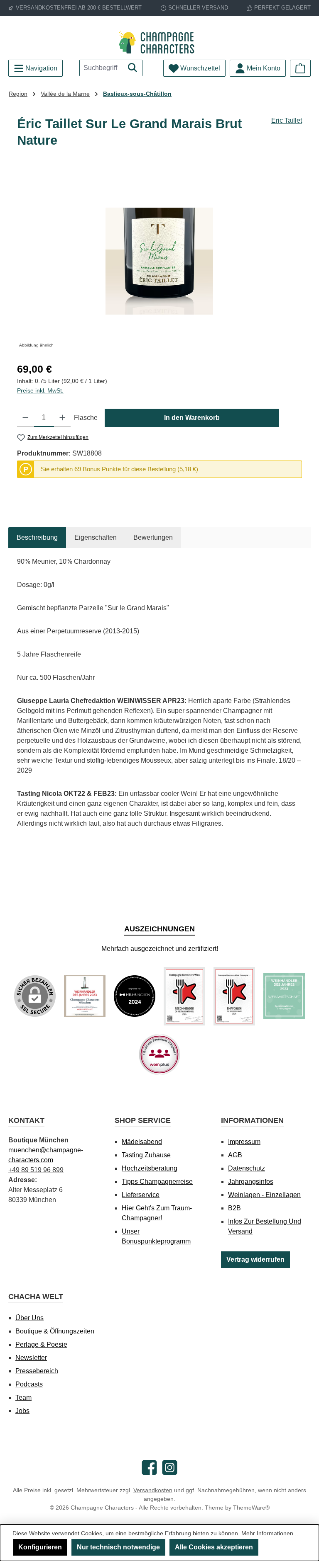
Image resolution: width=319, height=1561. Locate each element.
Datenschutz (246, 1168)
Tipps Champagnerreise (157, 1181)
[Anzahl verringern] (25, 418)
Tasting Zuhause (146, 1155)
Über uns (29, 1317)
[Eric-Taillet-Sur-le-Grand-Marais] (159, 261)
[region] (159, 261)
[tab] (37, 537)
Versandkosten (152, 1490)
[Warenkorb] (300, 68)
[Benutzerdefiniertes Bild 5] (284, 996)
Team (23, 1397)
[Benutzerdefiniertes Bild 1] (85, 996)
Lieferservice (141, 1194)
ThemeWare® (251, 1507)
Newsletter (31, 1357)
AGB (235, 1155)
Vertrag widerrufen (255, 1259)
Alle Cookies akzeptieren (214, 1547)
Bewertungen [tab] (153, 537)
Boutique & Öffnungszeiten (54, 1331)
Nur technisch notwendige (118, 1547)
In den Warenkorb (192, 417)
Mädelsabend (142, 1141)
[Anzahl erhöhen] (62, 418)
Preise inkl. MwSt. (40, 390)
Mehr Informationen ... (270, 1533)
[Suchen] (132, 68)
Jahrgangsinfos (250, 1181)
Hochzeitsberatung (149, 1168)
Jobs (22, 1410)
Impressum (244, 1141)
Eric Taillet (286, 120)
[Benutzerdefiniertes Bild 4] (234, 996)
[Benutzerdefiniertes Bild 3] (184, 996)
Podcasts (29, 1384)
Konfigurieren (40, 1547)
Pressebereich (36, 1370)
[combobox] (101, 68)
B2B (234, 1208)
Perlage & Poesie (41, 1344)
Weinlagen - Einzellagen (264, 1194)
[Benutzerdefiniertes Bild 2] (134, 996)
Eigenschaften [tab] (95, 537)
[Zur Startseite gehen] (159, 42)
